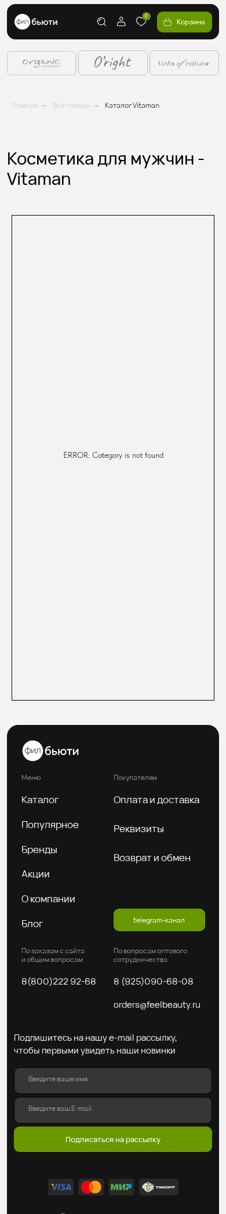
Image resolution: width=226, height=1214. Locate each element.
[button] (44, 799)
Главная (25, 105)
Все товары (71, 105)
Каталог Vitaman (132, 105)
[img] (36, 21)
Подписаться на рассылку (113, 1139)
